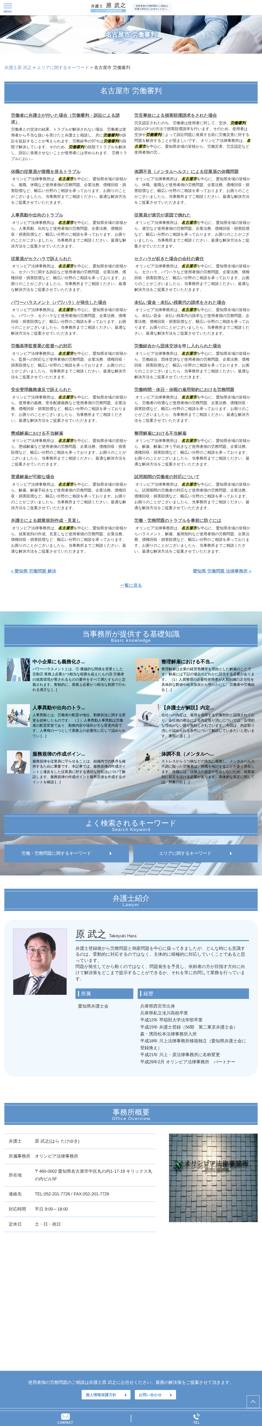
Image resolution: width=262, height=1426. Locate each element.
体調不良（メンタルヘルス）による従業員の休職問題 (186, 171)
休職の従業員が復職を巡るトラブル (46, 171)
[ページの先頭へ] (253, 1402)
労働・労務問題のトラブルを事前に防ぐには (177, 520)
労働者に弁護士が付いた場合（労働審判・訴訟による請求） (65, 118)
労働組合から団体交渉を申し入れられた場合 (177, 346)
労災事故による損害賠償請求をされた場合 (175, 115)
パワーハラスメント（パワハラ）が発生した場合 (59, 302)
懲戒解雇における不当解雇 (37, 433)
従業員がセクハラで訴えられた (41, 258)
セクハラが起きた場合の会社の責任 (169, 258)
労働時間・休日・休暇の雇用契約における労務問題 (184, 389)
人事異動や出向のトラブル (37, 215)
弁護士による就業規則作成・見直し (46, 520)
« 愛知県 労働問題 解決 (33, 571)
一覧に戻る (131, 585)
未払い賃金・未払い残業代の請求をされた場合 (180, 302)
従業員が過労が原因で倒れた (162, 215)
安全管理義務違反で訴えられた (41, 389)
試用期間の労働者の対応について (167, 476)
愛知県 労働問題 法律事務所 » (222, 571)
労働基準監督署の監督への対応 (41, 346)
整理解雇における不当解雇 (160, 433)
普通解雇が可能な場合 (32, 476)
